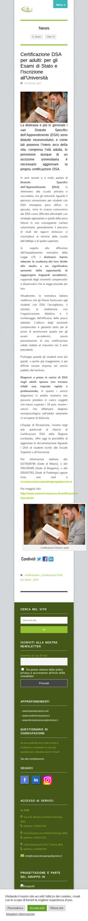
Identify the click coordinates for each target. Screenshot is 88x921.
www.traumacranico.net (36, 711)
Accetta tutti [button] (37, 908)
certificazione (32, 575)
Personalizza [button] (15, 908)
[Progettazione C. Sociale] (27, 10)
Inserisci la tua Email (33, 655)
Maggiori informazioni (20, 914)
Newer (37, 37)
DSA (35, 579)
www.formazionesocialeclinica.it (40, 720)
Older (50, 37)
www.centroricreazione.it (36, 715)
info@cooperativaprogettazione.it (43, 856)
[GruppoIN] (44, 886)
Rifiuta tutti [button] (56, 908)
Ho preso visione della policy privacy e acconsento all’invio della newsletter (42, 673)
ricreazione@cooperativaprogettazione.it (46, 481)
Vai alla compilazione (32, 758)
